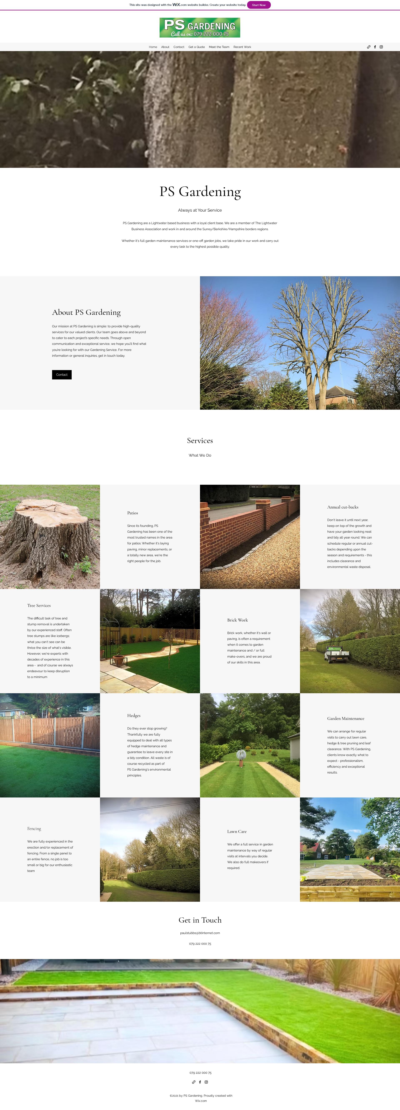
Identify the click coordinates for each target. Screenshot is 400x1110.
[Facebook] (375, 47)
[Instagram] (381, 47)
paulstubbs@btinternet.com (200, 933)
